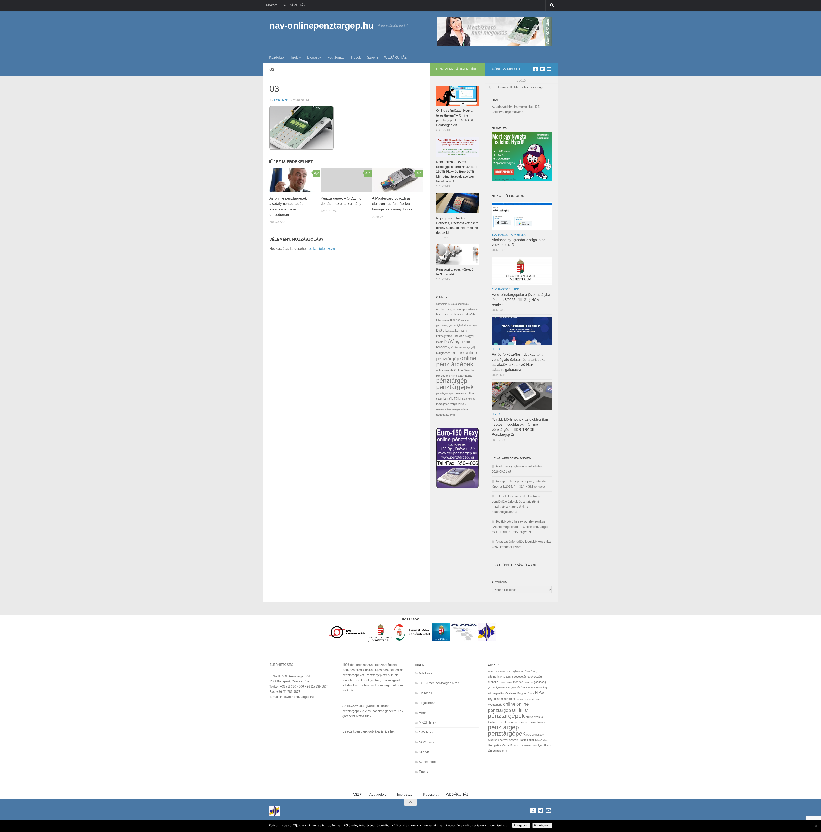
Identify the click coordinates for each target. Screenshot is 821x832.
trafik (450, 398)
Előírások (314, 57)
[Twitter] (542, 69)
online (457, 352)
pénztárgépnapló (444, 393)
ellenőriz (470, 314)
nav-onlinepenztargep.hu (321, 26)
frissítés (455, 319)
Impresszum (406, 794)
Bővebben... (542, 825)
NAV (449, 341)
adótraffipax (460, 309)
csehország (457, 314)
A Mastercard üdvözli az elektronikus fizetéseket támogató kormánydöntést (392, 203)
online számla (444, 370)
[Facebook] (535, 69)
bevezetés (442, 314)
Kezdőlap (276, 57)
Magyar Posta (525, 693)
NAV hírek (518, 234)
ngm (459, 341)
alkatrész (473, 309)
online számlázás (460, 375)
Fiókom (271, 5)
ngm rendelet (506, 698)
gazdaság (442, 325)
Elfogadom (521, 825)
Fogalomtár (336, 57)
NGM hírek (426, 742)
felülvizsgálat (442, 320)
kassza (449, 330)
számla (441, 398)
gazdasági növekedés (460, 325)
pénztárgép (451, 380)
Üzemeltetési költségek (448, 409)
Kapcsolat (430, 794)
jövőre (440, 330)
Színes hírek (428, 762)
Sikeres (459, 393)
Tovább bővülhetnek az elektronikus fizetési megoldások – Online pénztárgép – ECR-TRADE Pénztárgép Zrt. (521, 527)
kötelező (458, 336)
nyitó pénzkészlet (457, 347)
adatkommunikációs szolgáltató (452, 304)
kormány (461, 330)
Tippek (356, 57)
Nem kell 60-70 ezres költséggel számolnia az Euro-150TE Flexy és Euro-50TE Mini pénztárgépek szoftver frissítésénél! (457, 171)
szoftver (470, 393)
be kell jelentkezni (322, 248)
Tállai (457, 398)
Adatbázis (426, 673)
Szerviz (372, 57)
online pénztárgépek (456, 361)
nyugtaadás (443, 353)
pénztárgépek (455, 386)
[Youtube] (549, 69)
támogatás (442, 404)
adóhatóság (444, 309)
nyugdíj (471, 347)
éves (452, 414)
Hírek (294, 57)
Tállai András (468, 398)
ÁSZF (357, 794)
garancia (465, 320)
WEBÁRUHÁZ (294, 5)
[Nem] (816, 826)
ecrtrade (282, 100)
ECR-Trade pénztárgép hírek (439, 683)
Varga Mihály (458, 404)
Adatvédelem (379, 794)
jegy (475, 325)
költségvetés (444, 336)
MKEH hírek (427, 722)
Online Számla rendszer (504, 722)
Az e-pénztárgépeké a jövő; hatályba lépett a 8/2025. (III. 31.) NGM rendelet (521, 300)
